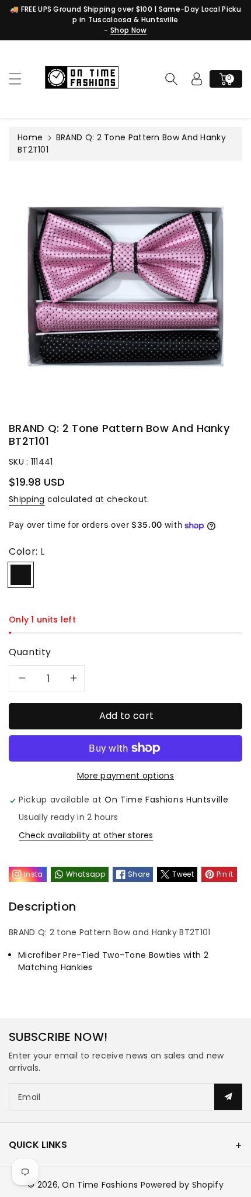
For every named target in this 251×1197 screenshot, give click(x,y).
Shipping (26, 499)
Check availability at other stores (86, 835)
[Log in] (197, 79)
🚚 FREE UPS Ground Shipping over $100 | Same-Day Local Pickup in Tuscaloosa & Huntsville (125, 14)
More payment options (125, 775)
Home (30, 137)
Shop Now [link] (128, 30)
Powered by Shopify (182, 1185)
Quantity (30, 652)
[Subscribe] (228, 1097)
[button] (20, 78)
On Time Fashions (100, 1185)
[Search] (171, 79)
